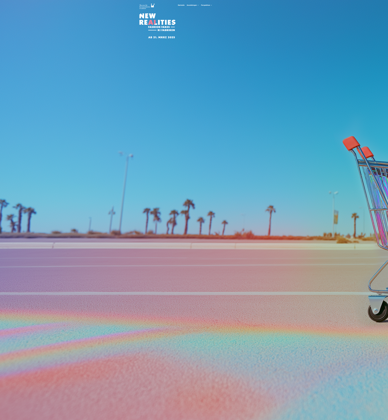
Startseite (181, 5)
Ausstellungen (192, 5)
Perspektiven (205, 5)
